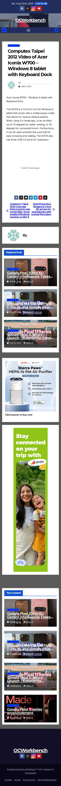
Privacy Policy (29, 780)
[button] (52, 30)
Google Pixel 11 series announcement (24, 711)
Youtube (8, 780)
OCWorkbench (30, 20)
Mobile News (14, 45)
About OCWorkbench (47, 780)
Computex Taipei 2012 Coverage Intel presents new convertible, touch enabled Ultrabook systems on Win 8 (20, 210)
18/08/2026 (16, 622)
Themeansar (30, 773)
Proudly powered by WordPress (21, 769)
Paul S (29, 281)
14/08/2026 (16, 686)
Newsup (47, 769)
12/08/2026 (16, 718)
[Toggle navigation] (28, 30)
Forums (17, 780)
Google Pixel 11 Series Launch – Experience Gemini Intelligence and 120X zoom (30, 337)
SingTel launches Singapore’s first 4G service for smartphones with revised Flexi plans (41, 209)
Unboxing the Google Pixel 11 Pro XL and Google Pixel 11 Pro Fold (30, 307)
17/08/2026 (16, 654)
